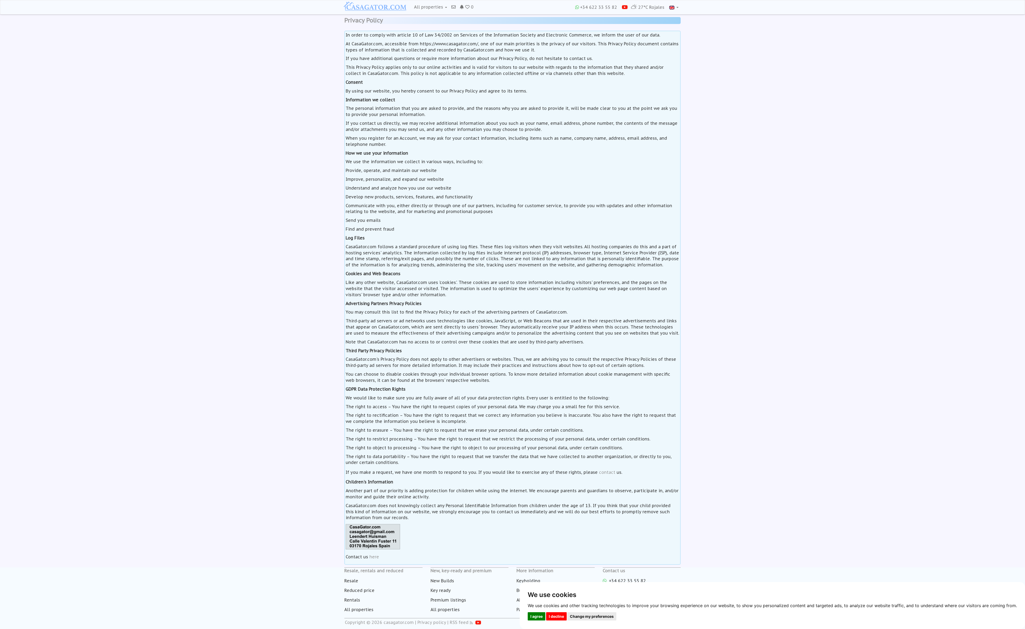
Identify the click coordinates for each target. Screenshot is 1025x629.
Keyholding (528, 580)
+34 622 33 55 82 (598, 7)
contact (607, 472)
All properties (358, 609)
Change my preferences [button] (592, 616)
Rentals (352, 600)
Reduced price (359, 590)
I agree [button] (536, 616)
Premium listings (448, 600)
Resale (351, 580)
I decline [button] (556, 616)
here (374, 556)
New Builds (442, 580)
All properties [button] (429, 7)
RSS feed (459, 622)
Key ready (441, 590)
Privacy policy (431, 622)
